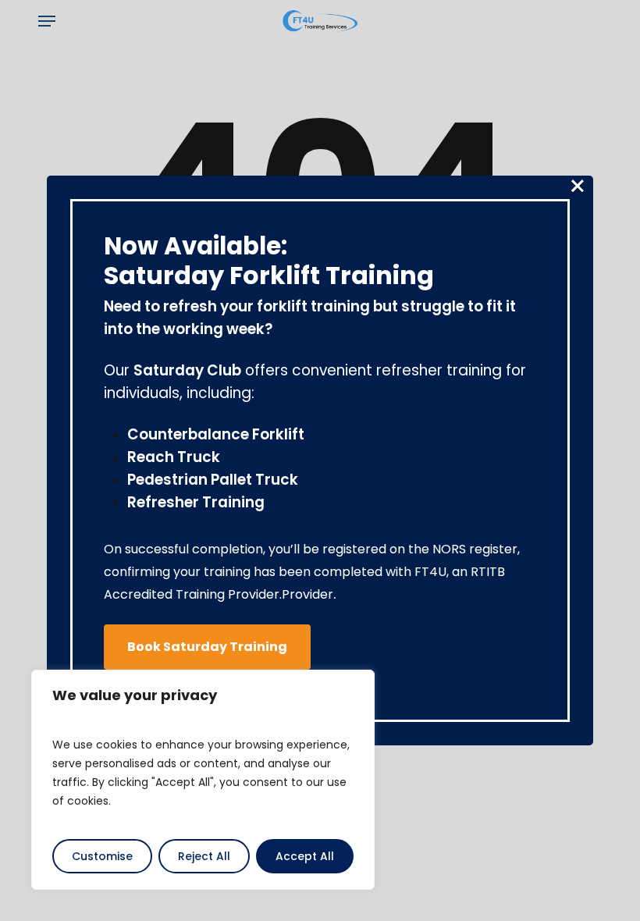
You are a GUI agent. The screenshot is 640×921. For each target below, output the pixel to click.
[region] (203, 780)
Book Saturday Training (207, 647)
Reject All (204, 856)
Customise (102, 856)
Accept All (305, 856)
